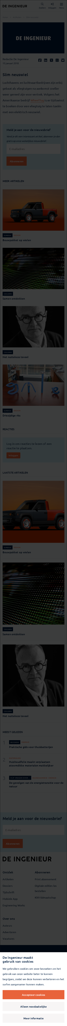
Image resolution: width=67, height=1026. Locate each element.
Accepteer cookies (33, 994)
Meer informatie (33, 1018)
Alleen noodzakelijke (33, 1006)
